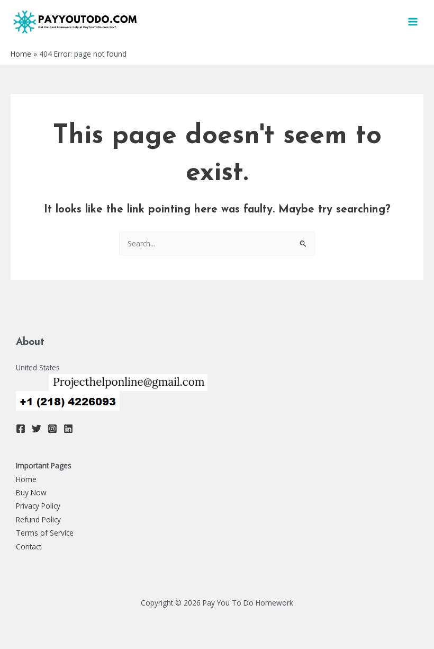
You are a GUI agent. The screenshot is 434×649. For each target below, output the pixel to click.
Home (21, 54)
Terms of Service (45, 533)
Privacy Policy (38, 506)
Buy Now (31, 492)
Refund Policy (38, 519)
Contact (28, 546)
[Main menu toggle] (413, 22)
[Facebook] (20, 428)
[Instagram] (52, 428)
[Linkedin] (68, 428)
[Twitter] (36, 428)
